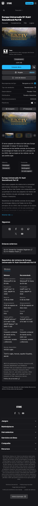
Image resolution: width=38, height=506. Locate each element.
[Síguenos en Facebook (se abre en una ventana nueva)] (16, 229)
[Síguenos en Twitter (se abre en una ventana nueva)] (16, 234)
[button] (19, 215)
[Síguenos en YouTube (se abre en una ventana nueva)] (22, 234)
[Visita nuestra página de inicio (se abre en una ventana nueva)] (22, 229)
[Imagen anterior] (3, 135)
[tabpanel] (19, 307)
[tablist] (19, 269)
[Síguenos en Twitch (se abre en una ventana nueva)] (28, 229)
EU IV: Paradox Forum (12, 251)
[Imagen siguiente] (34, 135)
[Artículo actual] (9, 135)
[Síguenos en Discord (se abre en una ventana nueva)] (9, 229)
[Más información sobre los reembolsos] (35, 87)
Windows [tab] (7, 269)
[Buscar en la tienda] (4, 10)
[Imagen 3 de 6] (29, 135)
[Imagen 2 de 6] (19, 135)
